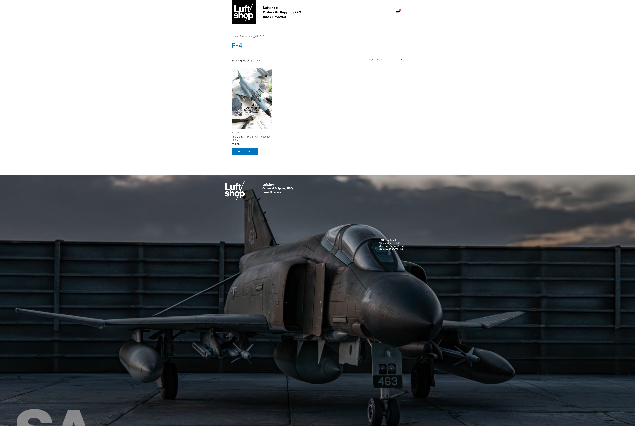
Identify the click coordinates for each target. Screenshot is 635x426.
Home (235, 36)
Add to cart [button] (245, 151)
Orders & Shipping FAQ (282, 12)
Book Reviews (274, 16)
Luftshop (270, 7)
